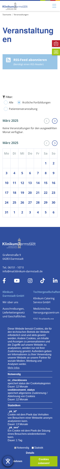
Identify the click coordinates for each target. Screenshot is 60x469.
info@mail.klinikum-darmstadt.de (23, 271)
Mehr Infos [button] (14, 367)
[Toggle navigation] (54, 6)
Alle (11, 102)
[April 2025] (54, 121)
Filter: (9, 97)
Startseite (7, 14)
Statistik (38, 447)
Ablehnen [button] (16, 461)
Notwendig (23, 447)
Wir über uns (10, 302)
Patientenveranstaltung (23, 109)
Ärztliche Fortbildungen (36, 102)
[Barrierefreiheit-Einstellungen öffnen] (8, 461)
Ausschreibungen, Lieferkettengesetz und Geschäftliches (14, 312)
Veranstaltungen (21, 14)
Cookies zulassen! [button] (44, 461)
